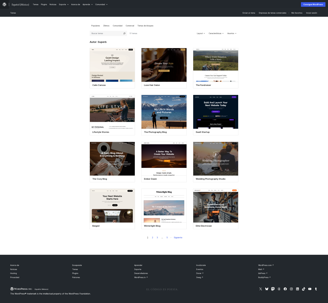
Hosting (13, 273)
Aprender (138, 265)
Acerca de (14, 265)
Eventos (199, 269)
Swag (199, 277)
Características (215, 33)
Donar (200, 273)
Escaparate (77, 265)
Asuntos (230, 33)
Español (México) (41, 289)
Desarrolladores (141, 273)
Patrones (76, 277)
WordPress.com (266, 265)
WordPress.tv (141, 277)
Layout (200, 33)
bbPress (263, 273)
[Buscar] (124, 33)
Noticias (13, 269)
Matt (261, 269)
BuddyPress (264, 277)
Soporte (137, 269)
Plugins (75, 273)
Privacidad (14, 277)
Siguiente (178, 237)
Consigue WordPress (313, 4)
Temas (13, 13)
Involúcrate (201, 265)
